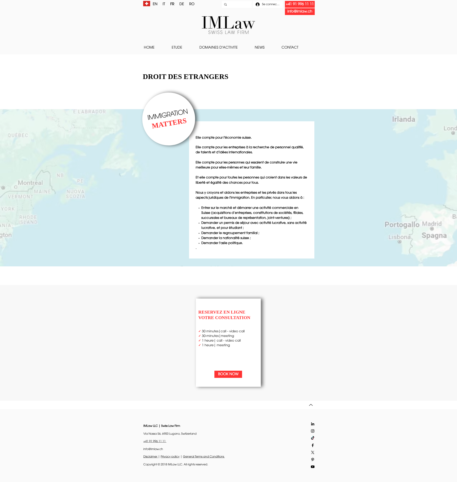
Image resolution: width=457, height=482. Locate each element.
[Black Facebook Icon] (312, 445)
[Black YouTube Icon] (312, 466)
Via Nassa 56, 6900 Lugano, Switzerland (170, 434)
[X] (312, 452)
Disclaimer (150, 456)
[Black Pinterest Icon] (312, 459)
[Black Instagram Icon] (312, 431)
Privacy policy (170, 456)
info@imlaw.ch (153, 449)
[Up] (311, 405)
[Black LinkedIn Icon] (312, 424)
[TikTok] (312, 438)
